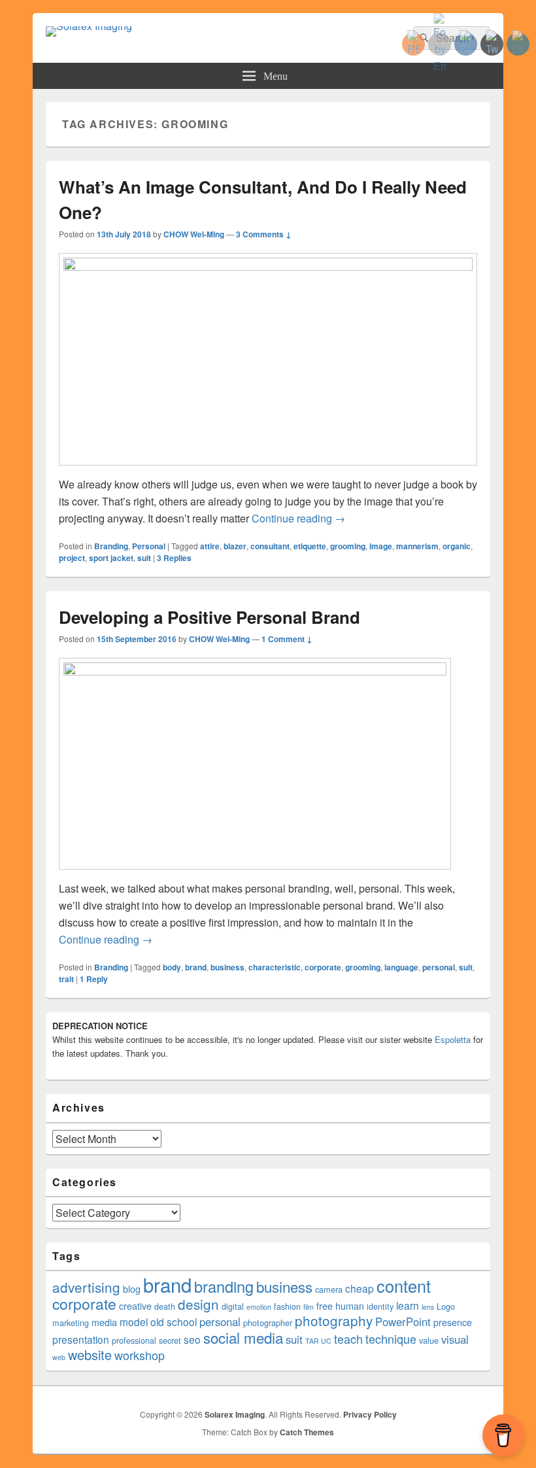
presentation (80, 1339)
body (172, 967)
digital (233, 1306)
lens (428, 1307)
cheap (359, 1288)
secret (170, 1340)
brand (196, 967)
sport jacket (111, 558)
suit (144, 558)
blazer (235, 546)
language (401, 967)
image (380, 546)
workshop (139, 1354)
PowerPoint (403, 1321)
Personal (148, 546)
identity (380, 1306)
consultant (270, 546)
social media (243, 1337)
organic (457, 546)
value (429, 1340)
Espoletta (453, 1039)
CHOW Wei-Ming (193, 234)
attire (210, 546)
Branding (111, 546)
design (198, 1304)
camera (329, 1289)
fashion (287, 1306)
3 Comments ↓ (264, 234)
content (404, 1285)
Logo (446, 1306)
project (72, 558)
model (134, 1321)
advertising (86, 1287)
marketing (70, 1323)
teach (348, 1338)
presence (452, 1322)
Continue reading (298, 518)
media (104, 1322)
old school (173, 1321)
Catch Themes (307, 1432)
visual (455, 1339)
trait (66, 979)
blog (132, 1288)
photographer (267, 1323)
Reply (94, 979)
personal (438, 967)
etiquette (309, 546)
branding (224, 1286)
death (164, 1306)
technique (390, 1338)
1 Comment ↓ (286, 639)
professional (134, 1340)
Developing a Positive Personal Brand (209, 617)
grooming (347, 546)
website (90, 1354)
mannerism (417, 546)
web (58, 1357)
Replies (174, 558)
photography (334, 1320)
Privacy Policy (370, 1414)
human (349, 1305)
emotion (258, 1307)
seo (192, 1339)
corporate (323, 967)
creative (135, 1305)
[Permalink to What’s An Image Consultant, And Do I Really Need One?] (268, 266)
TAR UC (318, 1341)
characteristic (274, 967)
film (308, 1307)
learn (407, 1305)
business (227, 967)
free (324, 1305)
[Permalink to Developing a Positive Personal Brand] (255, 671)
